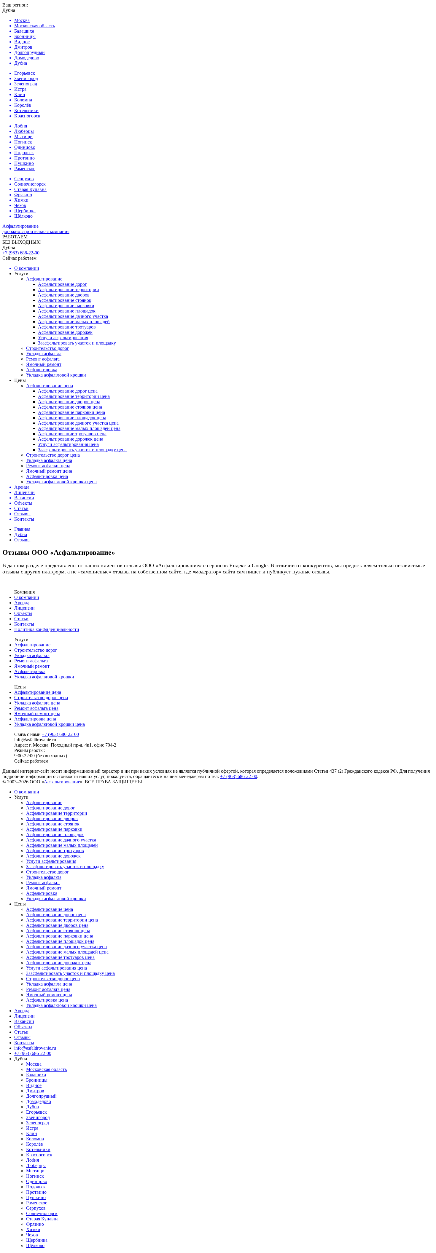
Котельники (38, 1149)
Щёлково (35, 1245)
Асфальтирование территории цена (74, 396)
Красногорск (39, 1154)
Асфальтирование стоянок (64, 300)
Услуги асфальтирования (63, 337)
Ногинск (35, 1176)
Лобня (32, 1160)
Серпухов (36, 1208)
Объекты (23, 613)
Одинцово (36, 1181)
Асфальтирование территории (68, 289)
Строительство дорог (47, 348)
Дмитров (35, 1090)
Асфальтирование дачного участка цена (78, 422)
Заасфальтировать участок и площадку (77, 342)
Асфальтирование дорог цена (68, 390)
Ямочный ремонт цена (49, 471)
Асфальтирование (44, 278)
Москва (34, 1064)
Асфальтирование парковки (66, 305)
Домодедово (38, 1101)
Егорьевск (36, 1112)
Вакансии (24, 1021)
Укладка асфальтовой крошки (56, 374)
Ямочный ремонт (43, 364)
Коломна (35, 1138)
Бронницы (36, 1080)
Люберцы (36, 1165)
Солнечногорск (42, 1213)
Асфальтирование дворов (64, 294)
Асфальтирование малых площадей (74, 321)
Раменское (36, 1202)
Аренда (21, 602)
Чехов (32, 1234)
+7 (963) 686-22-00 (20, 252)
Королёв (34, 1144)
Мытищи (35, 1170)
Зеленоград (37, 1122)
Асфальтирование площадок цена (72, 417)
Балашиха (36, 1074)
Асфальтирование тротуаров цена (72, 433)
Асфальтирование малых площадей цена (79, 428)
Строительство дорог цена (53, 454)
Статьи (21, 618)
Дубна (32, 1106)
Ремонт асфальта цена (48, 465)
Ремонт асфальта (43, 358)
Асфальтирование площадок (67, 310)
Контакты (24, 623)
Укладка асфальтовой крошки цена (61, 481)
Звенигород (38, 1117)
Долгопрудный (41, 1096)
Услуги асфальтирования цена (68, 444)
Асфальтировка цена (47, 476)
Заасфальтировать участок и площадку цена (82, 449)
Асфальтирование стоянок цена (70, 406)
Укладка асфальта (43, 353)
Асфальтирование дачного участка (73, 316)
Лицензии (24, 607)
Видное (34, 1085)
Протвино (36, 1192)
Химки (33, 1229)
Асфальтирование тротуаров (67, 326)
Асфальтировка (41, 369)
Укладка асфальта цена (49, 460)
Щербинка (36, 1240)
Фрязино (35, 1224)
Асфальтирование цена (49, 385)
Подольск (36, 1186)
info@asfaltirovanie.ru (35, 1047)
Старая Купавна (42, 1218)
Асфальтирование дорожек (65, 332)
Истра (32, 1128)
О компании (26, 597)
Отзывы (22, 1037)
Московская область (46, 1069)
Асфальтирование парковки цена (71, 412)
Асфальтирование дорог (62, 284)
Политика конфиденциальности (46, 629)
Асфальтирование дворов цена (69, 401)
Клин (31, 1133)
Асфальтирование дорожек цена (70, 438)
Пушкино (36, 1197)
